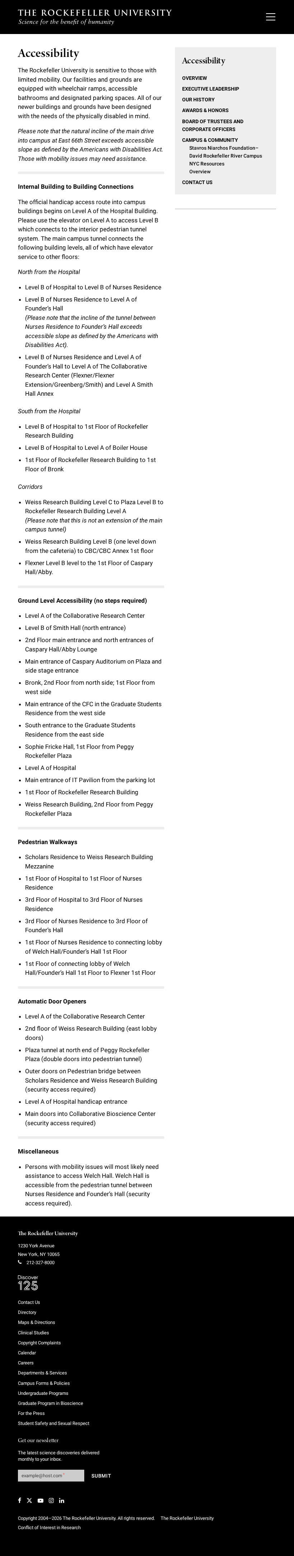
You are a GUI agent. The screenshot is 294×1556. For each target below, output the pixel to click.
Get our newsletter (38, 1440)
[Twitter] (29, 1500)
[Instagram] (51, 1500)
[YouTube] (40, 1500)
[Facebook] (19, 1500)
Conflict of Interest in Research (49, 1527)
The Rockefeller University (48, 1233)
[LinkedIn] (61, 1500)
